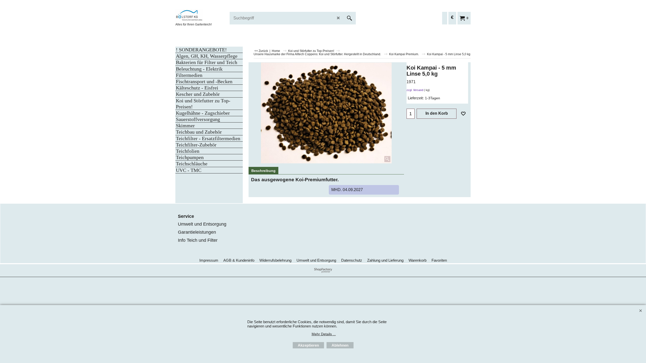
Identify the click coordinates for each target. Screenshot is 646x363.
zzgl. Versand (415, 90)
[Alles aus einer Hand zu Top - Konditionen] (213, 15)
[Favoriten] (463, 113)
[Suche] (349, 18)
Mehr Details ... (324, 334)
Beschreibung (263, 171)
